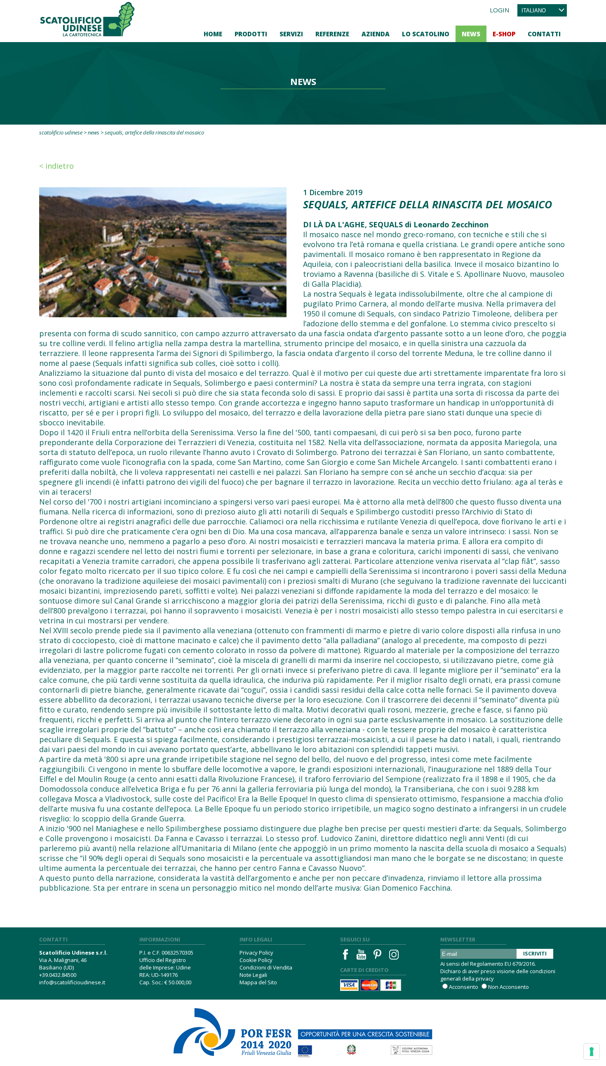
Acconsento (463, 987)
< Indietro (56, 166)
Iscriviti (535, 953)
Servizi (291, 34)
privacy (485, 978)
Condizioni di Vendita (266, 967)
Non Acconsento (508, 987)
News (471, 34)
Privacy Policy (256, 952)
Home (213, 34)
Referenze (332, 34)
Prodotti (251, 34)
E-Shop (504, 34)
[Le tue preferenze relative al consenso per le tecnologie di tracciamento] (591, 1051)
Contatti (544, 34)
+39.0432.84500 (57, 975)
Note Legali (253, 975)
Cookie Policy (256, 960)
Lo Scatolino (425, 34)
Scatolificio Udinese (60, 132)
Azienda (376, 34)
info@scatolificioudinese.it (72, 982)
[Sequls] (163, 251)
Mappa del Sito (258, 982)
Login (499, 10)
